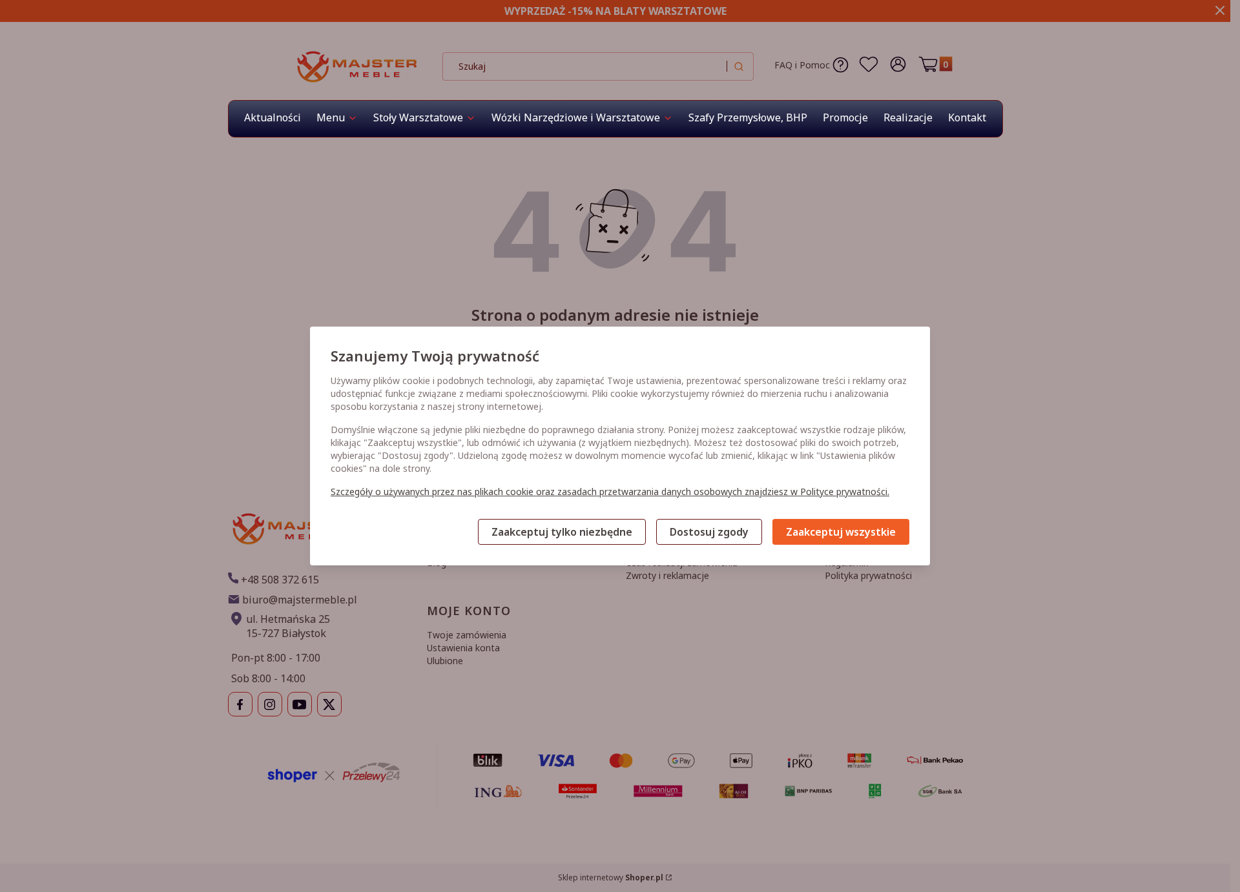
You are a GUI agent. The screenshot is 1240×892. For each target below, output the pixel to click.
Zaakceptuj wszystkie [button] (841, 532)
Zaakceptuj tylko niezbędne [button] (561, 532)
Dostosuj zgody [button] (709, 532)
